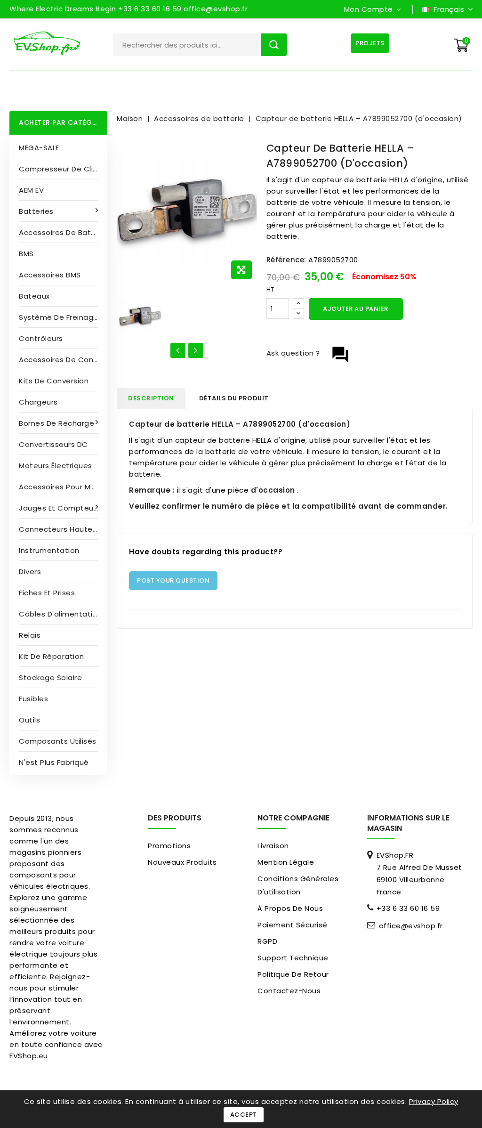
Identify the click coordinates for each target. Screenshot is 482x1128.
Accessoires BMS (50, 275)
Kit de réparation (51, 656)
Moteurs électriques (55, 466)
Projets (370, 43)
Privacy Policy (433, 1101)
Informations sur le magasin (408, 823)
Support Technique (293, 958)
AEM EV (31, 190)
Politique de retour (293, 974)
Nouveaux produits (182, 862)
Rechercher (274, 44)
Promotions (169, 846)
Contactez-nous (289, 991)
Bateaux (34, 296)
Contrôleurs (41, 338)
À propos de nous (290, 908)
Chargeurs (38, 402)
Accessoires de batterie (63, 232)
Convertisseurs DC (53, 444)
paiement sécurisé (292, 925)
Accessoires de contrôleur (63, 360)
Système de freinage (58, 317)
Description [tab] (151, 398)
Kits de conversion (53, 381)
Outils (29, 720)
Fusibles (33, 699)
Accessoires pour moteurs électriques (63, 487)
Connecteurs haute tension (63, 529)
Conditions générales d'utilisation (297, 885)
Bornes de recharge (56, 423)
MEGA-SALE (39, 148)
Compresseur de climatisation (63, 169)
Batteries (36, 211)
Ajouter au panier (355, 308)
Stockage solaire (50, 677)
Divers (30, 571)
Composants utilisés (57, 741)
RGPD (267, 941)
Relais (29, 635)
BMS (26, 254)
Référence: (286, 260)
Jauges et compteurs (59, 508)
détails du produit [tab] (234, 398)
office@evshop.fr (411, 926)
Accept (243, 1114)
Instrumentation (49, 550)
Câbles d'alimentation (60, 614)
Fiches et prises (47, 593)
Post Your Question (173, 580)
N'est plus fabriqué (54, 762)
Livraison (273, 846)
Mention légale (285, 862)
